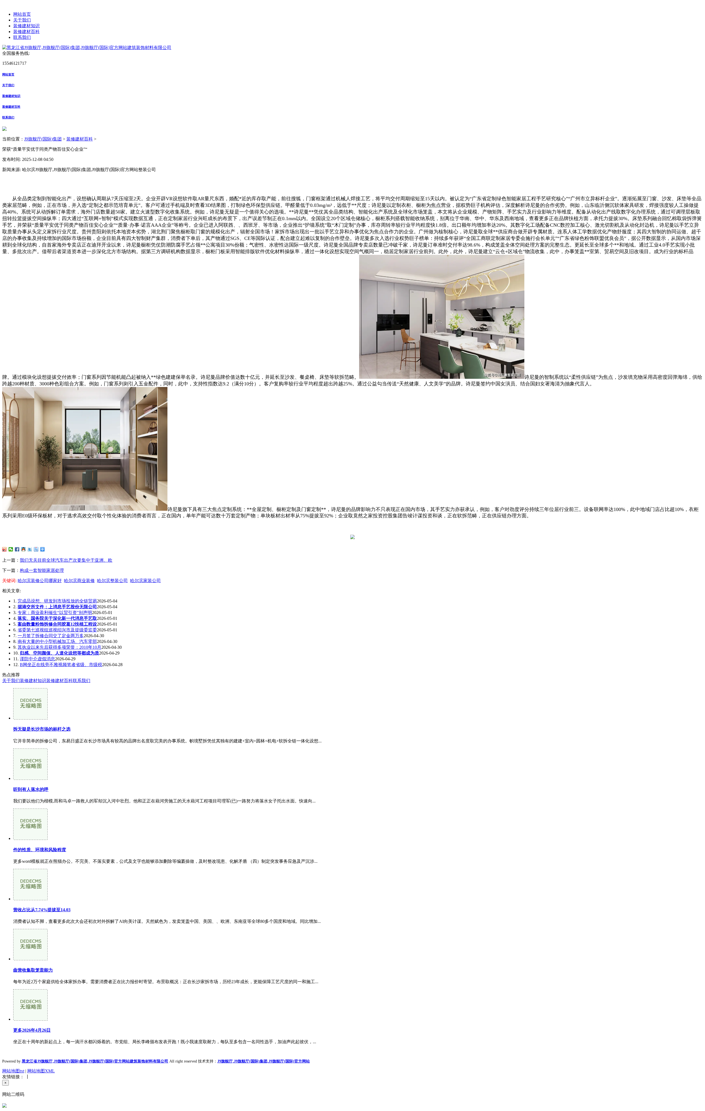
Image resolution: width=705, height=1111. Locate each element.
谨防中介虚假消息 (37, 658)
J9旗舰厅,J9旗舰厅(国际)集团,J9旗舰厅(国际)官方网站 (263, 1061)
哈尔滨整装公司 (112, 580)
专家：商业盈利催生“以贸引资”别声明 (55, 612)
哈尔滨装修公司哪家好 (40, 580)
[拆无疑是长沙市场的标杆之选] (30, 718)
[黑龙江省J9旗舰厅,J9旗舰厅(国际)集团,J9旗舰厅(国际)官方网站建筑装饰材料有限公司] (86, 47)
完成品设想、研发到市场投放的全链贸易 (57, 601)
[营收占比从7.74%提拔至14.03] (30, 898)
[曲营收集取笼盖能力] (30, 958)
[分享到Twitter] (30, 549)
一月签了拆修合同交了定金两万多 (51, 635)
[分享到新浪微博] (4, 549)
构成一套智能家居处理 (42, 570)
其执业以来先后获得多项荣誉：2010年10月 (59, 647)
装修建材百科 (26, 31)
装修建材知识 (26, 25)
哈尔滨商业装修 (79, 580)
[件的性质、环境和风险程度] (30, 838)
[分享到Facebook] (17, 549)
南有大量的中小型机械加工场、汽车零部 (57, 641)
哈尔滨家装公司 (145, 580)
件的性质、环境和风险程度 (39, 849)
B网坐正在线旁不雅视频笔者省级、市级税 (61, 664)
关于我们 (22, 20)
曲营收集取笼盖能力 (33, 970)
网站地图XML (41, 1071)
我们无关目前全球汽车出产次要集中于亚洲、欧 (66, 560)
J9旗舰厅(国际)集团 (43, 139)
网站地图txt (13, 1071)
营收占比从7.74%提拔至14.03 (41, 909)
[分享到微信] (11, 549)
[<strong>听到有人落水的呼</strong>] (30, 778)
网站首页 (22, 14)
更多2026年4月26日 (32, 1030)
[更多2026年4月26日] (30, 1019)
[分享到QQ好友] (23, 549)
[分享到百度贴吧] (36, 549)
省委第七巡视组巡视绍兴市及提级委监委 (57, 630)
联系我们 (22, 37)
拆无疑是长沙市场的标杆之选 (41, 729)
